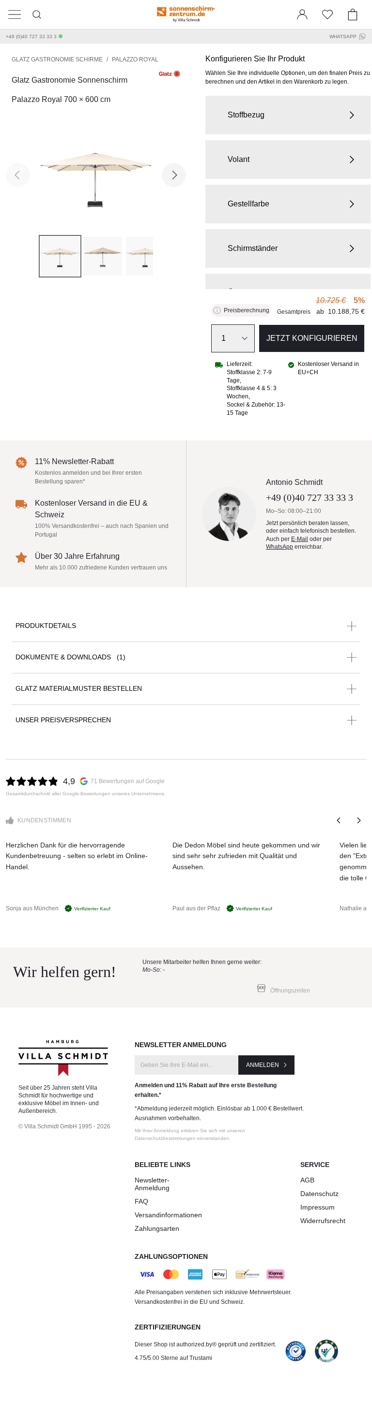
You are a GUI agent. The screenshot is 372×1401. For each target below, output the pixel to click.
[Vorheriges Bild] (18, 175)
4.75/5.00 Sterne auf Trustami (173, 1358)
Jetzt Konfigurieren (311, 338)
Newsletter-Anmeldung (152, 1184)
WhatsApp (342, 36)
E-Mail (299, 539)
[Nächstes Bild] (174, 175)
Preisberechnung (246, 310)
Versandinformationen (168, 1215)
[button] (288, 115)
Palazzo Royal (135, 59)
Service (314, 1164)
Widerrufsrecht (322, 1221)
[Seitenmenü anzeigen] (14, 14)
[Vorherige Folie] (339, 820)
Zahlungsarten (157, 1228)
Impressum (317, 1207)
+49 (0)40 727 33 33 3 (31, 36)
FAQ (141, 1201)
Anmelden (262, 1065)
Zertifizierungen (168, 1327)
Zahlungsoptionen (171, 1256)
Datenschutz (319, 1193)
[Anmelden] (302, 14)
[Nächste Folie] (358, 820)
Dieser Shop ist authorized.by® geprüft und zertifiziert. (205, 1344)
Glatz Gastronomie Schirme (57, 59)
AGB (307, 1180)
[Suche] (37, 14)
